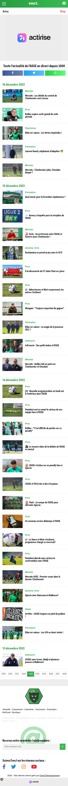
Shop (62, 11)
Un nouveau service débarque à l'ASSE (42, 520)
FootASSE (42, 718)
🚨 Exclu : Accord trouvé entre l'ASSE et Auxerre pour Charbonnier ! (43, 235)
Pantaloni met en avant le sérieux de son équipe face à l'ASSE (43, 410)
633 (31, 674)
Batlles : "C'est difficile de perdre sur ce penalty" (43, 429)
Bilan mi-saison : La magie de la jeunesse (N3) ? (44, 328)
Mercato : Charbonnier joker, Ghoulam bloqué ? (42, 171)
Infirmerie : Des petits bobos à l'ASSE (42, 345)
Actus (6, 11)
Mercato (29, 91)
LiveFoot (52, 718)
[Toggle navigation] (4, 4)
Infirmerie (30, 341)
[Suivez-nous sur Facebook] (4, 767)
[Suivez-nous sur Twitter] (13, 767)
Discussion (40, 710)
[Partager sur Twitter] (34, 73)
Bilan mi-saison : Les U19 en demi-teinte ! (44, 632)
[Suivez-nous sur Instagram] (23, 767)
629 (4, 674)
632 (24, 674)
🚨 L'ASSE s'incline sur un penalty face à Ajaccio (43, 466)
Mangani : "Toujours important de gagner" (44, 308)
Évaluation (52, 710)
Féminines (30, 128)
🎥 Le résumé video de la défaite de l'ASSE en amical (45, 447)
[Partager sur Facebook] (12, 73)
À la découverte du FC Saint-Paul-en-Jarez (44, 271)
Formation (30, 147)
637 (58, 674)
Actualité (6, 710)
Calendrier (29, 710)
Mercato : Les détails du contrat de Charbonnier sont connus (41, 96)
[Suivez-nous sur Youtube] (34, 767)
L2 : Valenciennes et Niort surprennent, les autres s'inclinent (44, 290)
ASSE (60, 718)
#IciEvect (6, 713)
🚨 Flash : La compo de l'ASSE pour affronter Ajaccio (41, 503)
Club (27, 517)
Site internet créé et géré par (37, 776)
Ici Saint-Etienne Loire (26, 718)
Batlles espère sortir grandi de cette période (41, 115)
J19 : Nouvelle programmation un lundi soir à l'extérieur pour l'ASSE (44, 392)
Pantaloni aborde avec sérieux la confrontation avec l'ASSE (40, 559)
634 (37, 674)
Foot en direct (8, 721)
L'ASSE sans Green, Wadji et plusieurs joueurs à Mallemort (42, 660)
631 (17, 674)
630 (10, 674)
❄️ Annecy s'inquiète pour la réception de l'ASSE (44, 216)
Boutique (16, 713)
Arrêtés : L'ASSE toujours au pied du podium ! (45, 614)
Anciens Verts (32, 248)
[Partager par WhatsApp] (55, 73)
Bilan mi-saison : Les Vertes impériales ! (43, 132)
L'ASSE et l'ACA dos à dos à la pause (41, 483)
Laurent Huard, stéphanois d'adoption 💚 (44, 151)
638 (65, 674)
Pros (27, 110)
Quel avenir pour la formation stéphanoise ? (45, 196)
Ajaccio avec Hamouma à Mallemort (41, 595)
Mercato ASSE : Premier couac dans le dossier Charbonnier (42, 577)
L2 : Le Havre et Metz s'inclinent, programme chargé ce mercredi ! (40, 540)
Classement (17, 710)
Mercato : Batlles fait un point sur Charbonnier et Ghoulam (40, 365)
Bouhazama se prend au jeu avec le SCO (43, 252)
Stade (28, 609)
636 (51, 674)
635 (44, 674)
